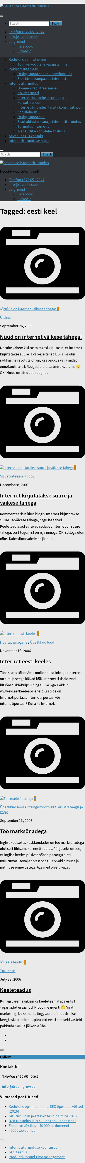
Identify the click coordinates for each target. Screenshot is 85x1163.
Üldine (5, 317)
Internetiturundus (23, 83)
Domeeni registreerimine (37, 88)
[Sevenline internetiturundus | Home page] (24, 6)
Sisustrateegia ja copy (17, 476)
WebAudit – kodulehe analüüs (41, 131)
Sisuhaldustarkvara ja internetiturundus (49, 121)
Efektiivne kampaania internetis (42, 78)
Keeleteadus (15, 989)
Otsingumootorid (31, 116)
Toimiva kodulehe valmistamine (42, 64)
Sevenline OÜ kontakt (26, 136)
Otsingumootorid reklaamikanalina (44, 73)
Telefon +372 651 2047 (26, 32)
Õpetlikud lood (42, 642)
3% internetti (28, 93)
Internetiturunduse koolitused (33, 1147)
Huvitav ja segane (13, 642)
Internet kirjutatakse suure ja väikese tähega (36, 499)
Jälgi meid (17, 41)
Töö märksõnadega (23, 831)
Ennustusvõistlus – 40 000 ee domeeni (39, 1125)
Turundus (7, 970)
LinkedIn (24, 51)
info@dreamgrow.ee (19, 1086)
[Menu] (1, 16)
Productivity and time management (37, 1157)
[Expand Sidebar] (1, 1050)
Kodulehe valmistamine (27, 59)
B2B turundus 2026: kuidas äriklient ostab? (42, 1120)
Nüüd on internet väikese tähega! (41, 336)
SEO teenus (18, 1152)
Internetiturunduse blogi (29, 140)
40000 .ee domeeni (23, 1130)
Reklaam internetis (24, 69)
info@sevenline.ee (23, 36)
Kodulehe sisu (28, 112)
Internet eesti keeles (25, 661)
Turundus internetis (33, 126)
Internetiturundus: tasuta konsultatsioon (50, 107)
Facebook (25, 46)
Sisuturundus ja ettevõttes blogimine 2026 (43, 1116)
